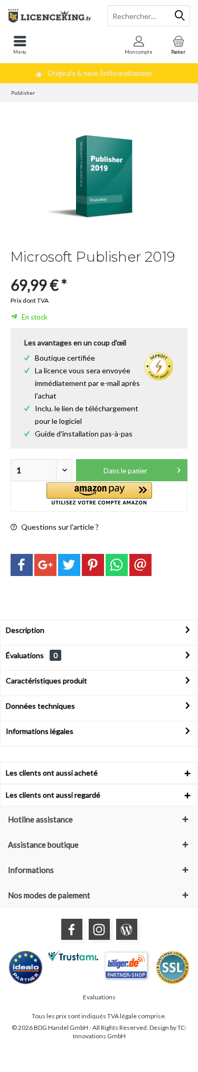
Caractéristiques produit (46, 680)
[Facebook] (22, 565)
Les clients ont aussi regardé (53, 794)
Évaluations (25, 655)
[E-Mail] (140, 565)
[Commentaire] (99, 271)
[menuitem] (20, 44)
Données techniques (40, 705)
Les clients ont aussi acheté (52, 772)
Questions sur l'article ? (59, 526)
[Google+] (45, 565)
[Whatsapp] (117, 565)
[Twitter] (69, 565)
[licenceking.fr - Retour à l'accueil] (49, 15)
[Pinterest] (93, 565)
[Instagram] (99, 929)
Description (25, 630)
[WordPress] (126, 929)
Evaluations (99, 997)
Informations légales (39, 731)
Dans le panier (125, 470)
